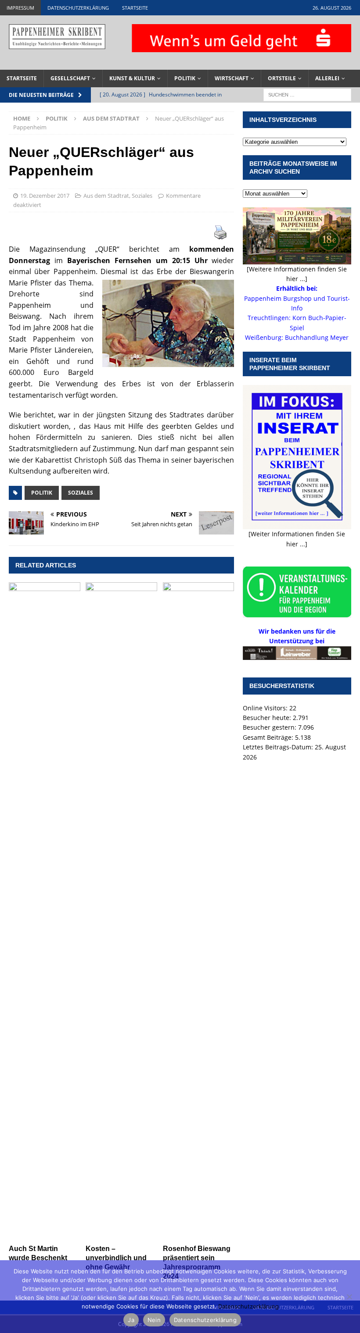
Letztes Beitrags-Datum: (279, 747)
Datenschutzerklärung (78, 7)
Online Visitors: (266, 708)
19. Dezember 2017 (44, 196)
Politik (184, 78)
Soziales (142, 196)
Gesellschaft (70, 78)
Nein (154, 1319)
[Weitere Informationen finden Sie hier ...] (297, 274)
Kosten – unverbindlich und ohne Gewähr (116, 1258)
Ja (131, 1319)
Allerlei (327, 78)
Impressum (20, 7)
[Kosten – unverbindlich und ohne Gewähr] (121, 911)
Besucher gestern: (270, 727)
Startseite (135, 7)
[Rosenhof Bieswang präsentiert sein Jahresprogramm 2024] (198, 911)
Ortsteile (282, 78)
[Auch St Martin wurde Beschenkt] (44, 911)
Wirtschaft (231, 78)
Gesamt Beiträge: (269, 737)
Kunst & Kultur (132, 78)
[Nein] (349, 1296)
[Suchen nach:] (307, 94)
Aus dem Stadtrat (106, 196)
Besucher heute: (268, 717)
